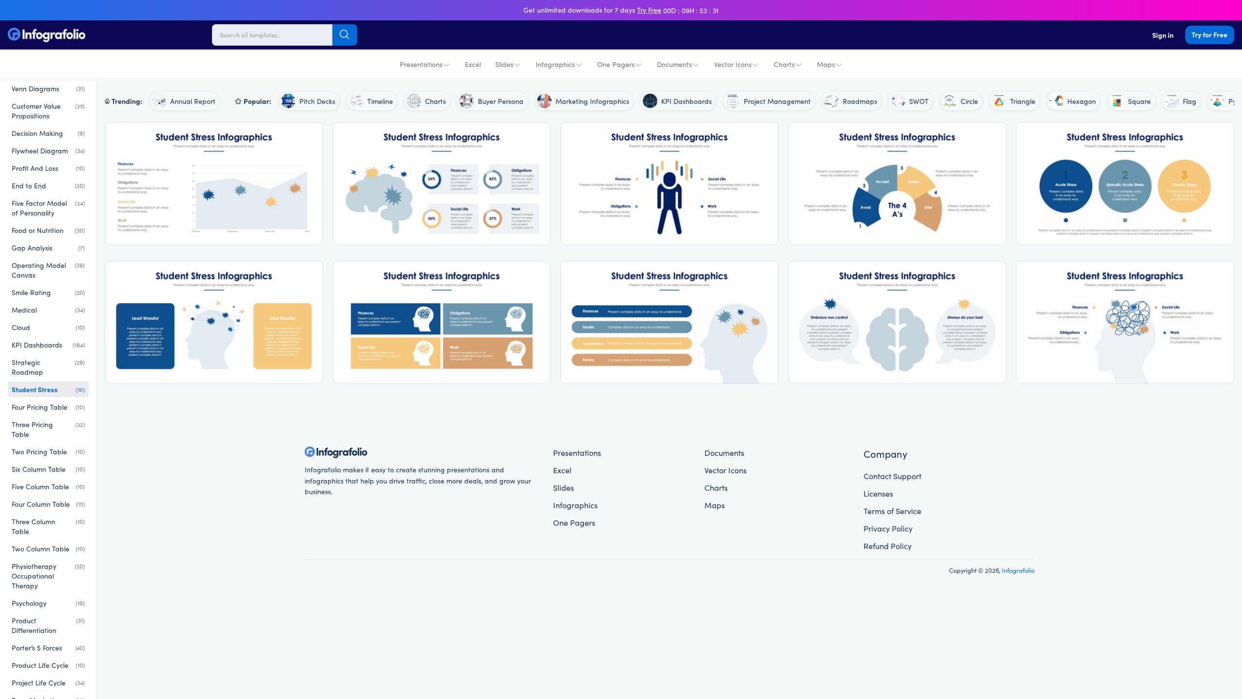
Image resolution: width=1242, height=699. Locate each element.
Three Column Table (48, 526)
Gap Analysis (48, 247)
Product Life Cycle (48, 665)
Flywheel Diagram (48, 150)
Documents (674, 64)
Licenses (878, 493)
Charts (784, 64)
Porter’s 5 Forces (48, 647)
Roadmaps (860, 101)
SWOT (919, 101)
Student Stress (48, 389)
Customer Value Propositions (48, 110)
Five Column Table (48, 486)
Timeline (380, 101)
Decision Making (48, 133)
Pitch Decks (317, 101)
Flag (1189, 101)
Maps (826, 64)
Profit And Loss (48, 168)
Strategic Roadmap (48, 367)
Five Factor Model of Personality (48, 207)
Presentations (421, 64)
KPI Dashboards (48, 345)
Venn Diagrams (48, 88)
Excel (473, 64)
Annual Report (192, 101)
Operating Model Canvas (48, 270)
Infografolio (1018, 570)
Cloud (48, 327)
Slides (504, 64)
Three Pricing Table (48, 429)
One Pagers (616, 64)
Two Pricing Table (48, 451)
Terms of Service (892, 510)
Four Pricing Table (48, 407)
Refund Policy (888, 545)
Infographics (555, 64)
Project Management (777, 101)
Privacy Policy (888, 528)
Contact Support (892, 475)
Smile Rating (48, 292)
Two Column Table (48, 548)
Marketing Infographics (592, 101)
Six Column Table (48, 469)
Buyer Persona (500, 101)
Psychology (48, 603)
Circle (969, 101)
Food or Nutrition (48, 230)
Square (1139, 101)
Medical (48, 310)
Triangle (1022, 101)
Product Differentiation (48, 625)
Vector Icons (733, 64)
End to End (48, 185)
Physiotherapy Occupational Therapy (48, 575)
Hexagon (1081, 101)
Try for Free (1209, 34)
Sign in (1163, 35)
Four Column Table (48, 504)
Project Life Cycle (48, 682)
